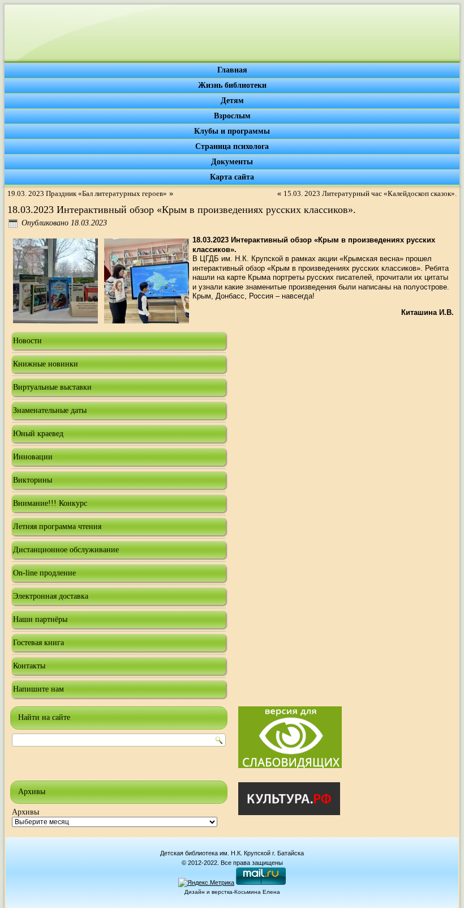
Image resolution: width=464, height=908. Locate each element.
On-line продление (44, 573)
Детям (232, 100)
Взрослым (232, 116)
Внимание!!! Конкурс (50, 503)
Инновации (33, 457)
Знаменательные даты (50, 410)
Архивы (25, 812)
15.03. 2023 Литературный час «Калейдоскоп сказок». (370, 193)
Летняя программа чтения (57, 526)
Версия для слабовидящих (290, 737)
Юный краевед (38, 433)
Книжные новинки (45, 364)
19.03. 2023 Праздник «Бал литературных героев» (87, 193)
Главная (232, 70)
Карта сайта (232, 177)
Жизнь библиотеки (232, 85)
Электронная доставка (50, 596)
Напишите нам (38, 689)
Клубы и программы (232, 131)
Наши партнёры (40, 619)
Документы (232, 161)
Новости (27, 340)
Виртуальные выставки (52, 387)
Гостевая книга (38, 642)
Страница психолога (232, 146)
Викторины (32, 480)
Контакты (29, 666)
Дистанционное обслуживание (66, 549)
